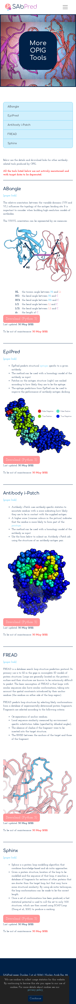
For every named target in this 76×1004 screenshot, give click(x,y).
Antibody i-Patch (19, 124)
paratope (16, 525)
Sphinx (12, 143)
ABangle (13, 106)
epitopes (44, 366)
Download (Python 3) (21, 319)
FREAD (12, 134)
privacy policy (35, 990)
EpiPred (13, 115)
